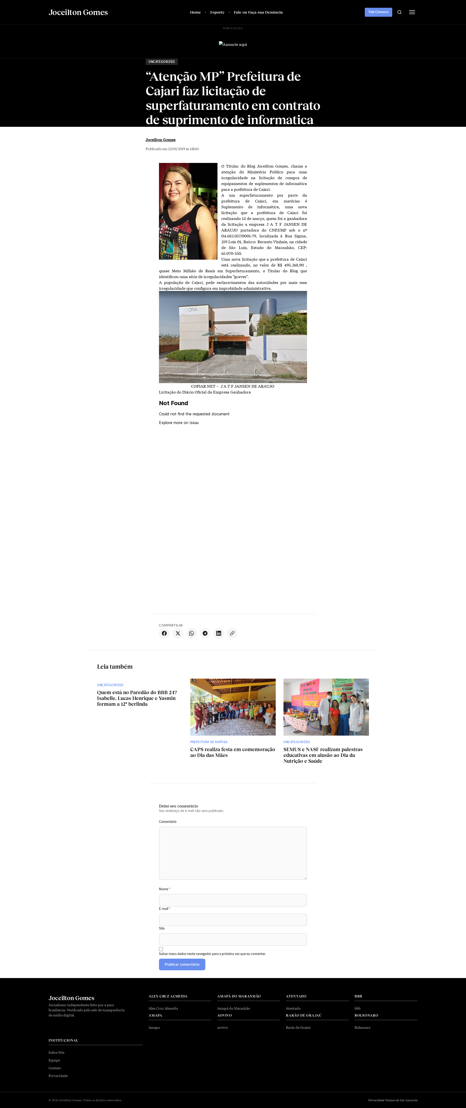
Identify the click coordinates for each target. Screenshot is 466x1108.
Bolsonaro (362, 1027)
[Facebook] (164, 633)
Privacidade (58, 1075)
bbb (357, 1008)
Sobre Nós (56, 1052)
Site (162, 928)
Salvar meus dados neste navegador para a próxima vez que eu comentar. (212, 954)
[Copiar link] (232, 633)
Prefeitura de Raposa (209, 742)
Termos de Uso (395, 1100)
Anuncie (411, 1100)
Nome (164, 889)
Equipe (54, 1060)
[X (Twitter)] (178, 633)
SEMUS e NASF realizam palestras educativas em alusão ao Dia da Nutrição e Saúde (323, 755)
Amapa (154, 1027)
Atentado (293, 1008)
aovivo (222, 1027)
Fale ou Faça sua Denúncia (258, 12)
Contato (55, 1067)
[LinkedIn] (218, 633)
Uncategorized (162, 61)
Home (195, 12)
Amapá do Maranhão (233, 1008)
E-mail (164, 909)
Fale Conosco (378, 12)
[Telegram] (205, 633)
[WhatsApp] (191, 633)
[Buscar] (399, 12)
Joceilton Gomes (160, 139)
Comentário (167, 822)
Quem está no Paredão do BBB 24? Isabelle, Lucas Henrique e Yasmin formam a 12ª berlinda (137, 698)
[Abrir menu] (412, 12)
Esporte (217, 12)
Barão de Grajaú (298, 1027)
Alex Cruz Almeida (163, 1008)
